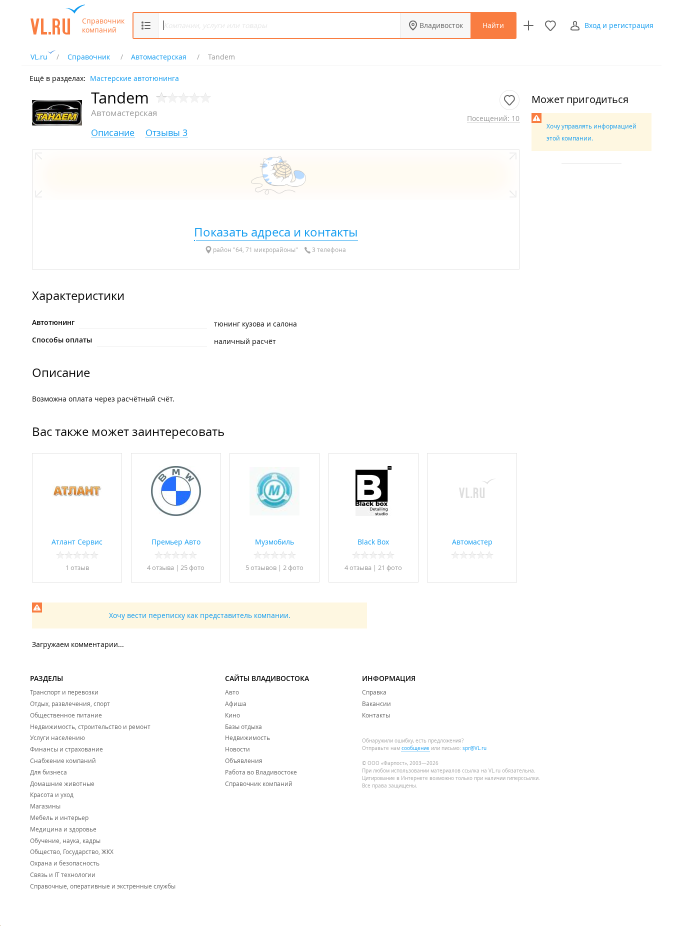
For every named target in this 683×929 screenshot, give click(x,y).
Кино (232, 715)
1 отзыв (77, 567)
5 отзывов (261, 567)
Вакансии (376, 704)
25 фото (192, 567)
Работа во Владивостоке (261, 772)
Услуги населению (57, 738)
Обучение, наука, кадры (65, 840)
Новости (237, 749)
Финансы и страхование (66, 749)
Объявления (243, 760)
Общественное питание (66, 715)
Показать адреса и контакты (276, 232)
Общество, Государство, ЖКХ (72, 852)
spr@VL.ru (474, 748)
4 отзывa (160, 567)
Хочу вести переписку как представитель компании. (199, 615)
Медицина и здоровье (63, 829)
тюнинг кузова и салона (255, 323)
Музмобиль (274, 541)
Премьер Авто (176, 541)
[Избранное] (551, 25)
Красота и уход (52, 794)
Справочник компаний (103, 25)
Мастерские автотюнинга (134, 78)
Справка (374, 692)
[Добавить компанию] (529, 25)
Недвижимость (247, 738)
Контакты (376, 715)
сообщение (416, 748)
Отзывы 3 (167, 133)
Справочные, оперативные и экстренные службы (103, 886)
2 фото (293, 567)
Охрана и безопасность (65, 863)
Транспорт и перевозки (64, 692)
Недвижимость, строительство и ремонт (90, 726)
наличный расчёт (245, 341)
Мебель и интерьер (59, 818)
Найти (493, 25)
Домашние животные (62, 784)
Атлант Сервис (77, 541)
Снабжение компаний (63, 760)
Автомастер (472, 541)
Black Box (373, 541)
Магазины (45, 806)
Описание (112, 133)
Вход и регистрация (619, 25)
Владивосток (441, 25)
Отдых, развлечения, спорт (70, 704)
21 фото (390, 567)
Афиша (235, 704)
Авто (232, 692)
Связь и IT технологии (63, 874)
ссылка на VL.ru (481, 771)
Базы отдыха (243, 726)
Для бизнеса (48, 772)
